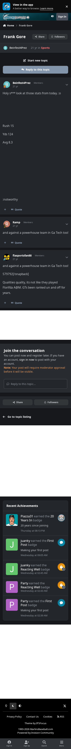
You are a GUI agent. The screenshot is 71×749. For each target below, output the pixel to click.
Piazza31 (27, 516)
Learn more (7, 6)
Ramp (16, 222)
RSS (61, 716)
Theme (28, 723)
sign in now (26, 359)
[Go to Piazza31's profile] (12, 520)
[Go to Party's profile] (12, 587)
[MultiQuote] (5, 210)
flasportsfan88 (22, 255)
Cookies (47, 716)
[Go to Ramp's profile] (6, 224)
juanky (25, 540)
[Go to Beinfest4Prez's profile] (5, 48)
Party (24, 583)
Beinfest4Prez (18, 48)
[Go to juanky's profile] (12, 544)
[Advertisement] (35, 325)
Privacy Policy (14, 716)
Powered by (35, 732)
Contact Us (32, 716)
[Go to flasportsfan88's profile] (6, 257)
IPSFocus (41, 723)
